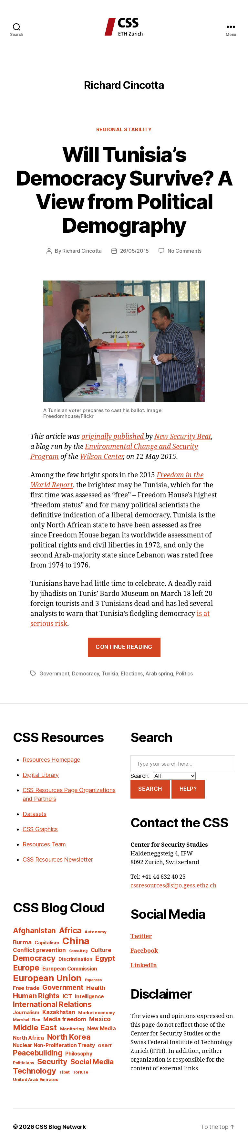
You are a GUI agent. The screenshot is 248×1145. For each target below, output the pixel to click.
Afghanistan (34, 930)
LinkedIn (143, 965)
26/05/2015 (134, 251)
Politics (184, 673)
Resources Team (44, 844)
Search (150, 789)
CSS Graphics (40, 829)
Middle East (35, 1027)
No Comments (185, 251)
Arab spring (159, 673)
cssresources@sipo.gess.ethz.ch (173, 885)
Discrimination (75, 959)
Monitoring (72, 1028)
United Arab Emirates (35, 1079)
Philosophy (78, 1054)
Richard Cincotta (82, 251)
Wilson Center (101, 456)
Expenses (93, 980)
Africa (70, 930)
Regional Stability (124, 130)
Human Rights (36, 995)
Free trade (26, 988)
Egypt (105, 958)
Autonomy (96, 931)
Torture (80, 1072)
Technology (34, 1071)
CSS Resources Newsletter (58, 859)
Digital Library (41, 774)
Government (54, 673)
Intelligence (89, 996)
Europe (26, 967)
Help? (188, 789)
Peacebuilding (37, 1052)
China (75, 941)
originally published (113, 436)
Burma (22, 942)
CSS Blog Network (60, 1126)
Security (52, 1061)
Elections (132, 673)
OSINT (105, 1045)
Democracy (85, 673)
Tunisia (110, 673)
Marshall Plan (26, 1019)
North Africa (28, 1038)
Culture (101, 950)
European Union (47, 977)
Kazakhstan (58, 1012)
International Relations (52, 1004)
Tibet (64, 1072)
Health (95, 987)
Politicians (23, 1062)
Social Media (92, 1061)
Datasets (34, 814)
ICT (67, 996)
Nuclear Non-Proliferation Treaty (54, 1045)
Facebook (144, 951)
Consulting (78, 951)
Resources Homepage (51, 759)
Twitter (141, 936)
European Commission (69, 969)
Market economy (96, 1012)
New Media (101, 1028)
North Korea (69, 1037)
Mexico (99, 1019)
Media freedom (64, 1019)
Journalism (26, 1012)
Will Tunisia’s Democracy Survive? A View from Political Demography (124, 190)
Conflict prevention (39, 950)
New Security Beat (182, 436)
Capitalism (47, 942)
